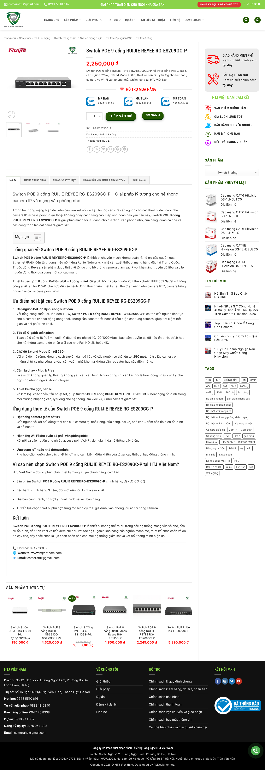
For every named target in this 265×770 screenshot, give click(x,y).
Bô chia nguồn (214, 398)
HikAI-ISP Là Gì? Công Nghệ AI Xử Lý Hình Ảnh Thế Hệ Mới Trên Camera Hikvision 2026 (236, 310)
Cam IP (233, 429)
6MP (233, 386)
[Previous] (13, 82)
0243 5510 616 (27, 699)
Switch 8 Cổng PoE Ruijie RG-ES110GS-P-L (83, 631)
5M (225, 386)
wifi (251, 467)
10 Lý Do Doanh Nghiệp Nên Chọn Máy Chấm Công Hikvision (234, 352)
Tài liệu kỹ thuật (153, 20)
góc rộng (249, 435)
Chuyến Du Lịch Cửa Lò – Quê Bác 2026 (236, 338)
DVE (227, 435)
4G (208, 386)
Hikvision (211, 442)
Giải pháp (93, 20)
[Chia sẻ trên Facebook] (90, 149)
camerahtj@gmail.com (30, 733)
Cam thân (246, 429)
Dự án (129, 20)
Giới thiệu (103, 681)
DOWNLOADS (193, 20)
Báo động (242, 392)
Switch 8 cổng (144, 38)
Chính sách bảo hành (164, 697)
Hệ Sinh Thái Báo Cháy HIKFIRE (231, 295)
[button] (246, 20)
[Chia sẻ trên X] (97, 149)
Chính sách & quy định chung (170, 681)
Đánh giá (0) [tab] (139, 180)
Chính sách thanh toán (165, 704)
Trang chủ (51, 20)
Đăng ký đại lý (106, 704)
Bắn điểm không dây (238, 398)
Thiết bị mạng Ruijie (65, 38)
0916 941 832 (24, 719)
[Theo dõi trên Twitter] (255, 4)
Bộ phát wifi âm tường (218, 423)
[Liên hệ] (255, 750)
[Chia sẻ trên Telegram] (125, 149)
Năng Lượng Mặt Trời (218, 460)
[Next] (73, 82)
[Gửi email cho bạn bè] (110, 149)
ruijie (229, 467)
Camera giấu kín (215, 429)
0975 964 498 (36, 726)
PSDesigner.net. (164, 764)
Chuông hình (213, 435)
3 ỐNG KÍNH (231, 379)
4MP (216, 386)
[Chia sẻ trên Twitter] (104, 149)
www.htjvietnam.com (46, 553)
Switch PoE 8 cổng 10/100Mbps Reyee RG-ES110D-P (115, 633)
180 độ (230, 392)
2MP (217, 379)
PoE (236, 460)
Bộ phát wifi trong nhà (218, 411)
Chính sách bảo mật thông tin (170, 719)
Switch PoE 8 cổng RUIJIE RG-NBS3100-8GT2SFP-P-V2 (52, 633)
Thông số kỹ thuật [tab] (64, 180)
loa (241, 448)
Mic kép (210, 454)
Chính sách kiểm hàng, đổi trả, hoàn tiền (178, 689)
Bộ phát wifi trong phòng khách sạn (226, 417)
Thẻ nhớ (240, 467)
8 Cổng (244, 386)
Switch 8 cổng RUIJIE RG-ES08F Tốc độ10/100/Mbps (20, 633)
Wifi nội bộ (212, 473)
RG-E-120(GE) (214, 467)
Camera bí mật (243, 423)
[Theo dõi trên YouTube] (259, 4)
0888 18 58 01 (40, 705)
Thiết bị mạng (42, 38)
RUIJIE (106, 140)
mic (249, 448)
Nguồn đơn (225, 454)
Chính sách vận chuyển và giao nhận (175, 712)
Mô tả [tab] (13, 180)
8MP (209, 392)
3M (244, 379)
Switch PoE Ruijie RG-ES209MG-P (178, 629)
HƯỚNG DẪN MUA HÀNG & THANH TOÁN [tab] (104, 180)
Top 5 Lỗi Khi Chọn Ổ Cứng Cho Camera (234, 325)
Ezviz (237, 435)
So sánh (153, 115)
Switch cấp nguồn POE (119, 38)
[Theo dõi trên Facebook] (244, 4)
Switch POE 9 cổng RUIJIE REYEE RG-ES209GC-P (147, 633)
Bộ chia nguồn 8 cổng (218, 404)
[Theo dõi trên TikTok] (252, 4)
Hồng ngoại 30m (215, 448)
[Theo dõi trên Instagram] (248, 4)
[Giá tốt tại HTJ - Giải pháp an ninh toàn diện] (20, 19)
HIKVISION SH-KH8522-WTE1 (238, 442)
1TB (208, 379)
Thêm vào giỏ (120, 116)
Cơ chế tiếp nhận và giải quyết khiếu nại (178, 727)
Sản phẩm (71, 20)
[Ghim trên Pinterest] (117, 149)
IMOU (232, 448)
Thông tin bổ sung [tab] (35, 180)
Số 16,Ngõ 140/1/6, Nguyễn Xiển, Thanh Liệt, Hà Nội (52, 692)
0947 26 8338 (39, 712)
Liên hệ (175, 20)
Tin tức (112, 20)
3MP (253, 379)
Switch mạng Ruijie (91, 38)
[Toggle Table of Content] (35, 237)
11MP (219, 392)
